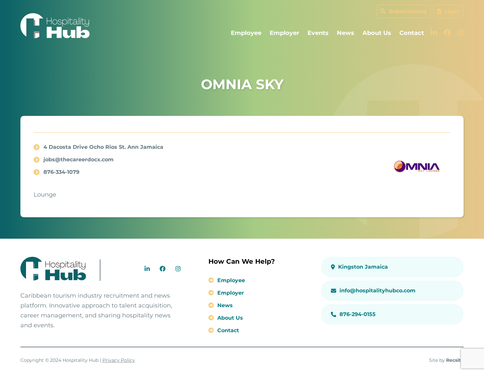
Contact (411, 33)
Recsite (455, 360)
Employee (246, 33)
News (345, 33)
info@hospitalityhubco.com (377, 290)
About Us (377, 33)
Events (318, 33)
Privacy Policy (118, 360)
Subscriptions (407, 11)
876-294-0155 (357, 314)
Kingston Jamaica (363, 267)
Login (451, 11)
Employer (284, 33)
